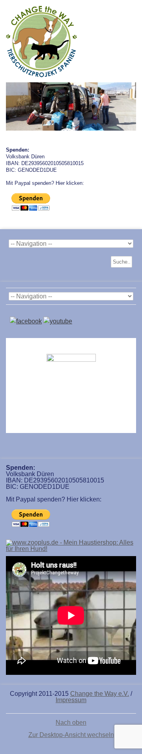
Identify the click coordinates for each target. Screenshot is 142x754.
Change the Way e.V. (99, 693)
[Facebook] (26, 321)
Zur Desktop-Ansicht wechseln (71, 734)
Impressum (71, 700)
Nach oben (71, 723)
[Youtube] (57, 321)
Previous (12, 104)
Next (130, 104)
